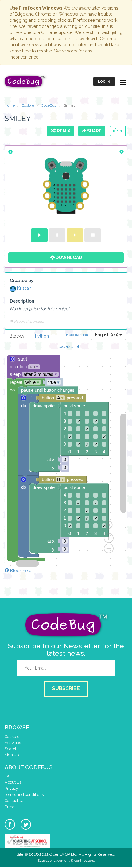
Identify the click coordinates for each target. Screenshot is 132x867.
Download (68, 257)
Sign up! (12, 755)
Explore (28, 105)
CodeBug (49, 105)
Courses (12, 736)
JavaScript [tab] (69, 346)
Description (22, 301)
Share (94, 130)
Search (11, 749)
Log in (104, 82)
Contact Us (14, 800)
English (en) (107, 334)
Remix (62, 130)
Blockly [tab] (17, 336)
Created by (21, 280)
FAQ (8, 776)
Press (9, 806)
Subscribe (66, 688)
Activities (13, 742)
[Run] (39, 235)
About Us (13, 782)
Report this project (28, 321)
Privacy (11, 788)
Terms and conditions (24, 794)
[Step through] (75, 235)
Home (10, 105)
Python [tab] (42, 336)
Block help (20, 570)
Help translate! (78, 334)
